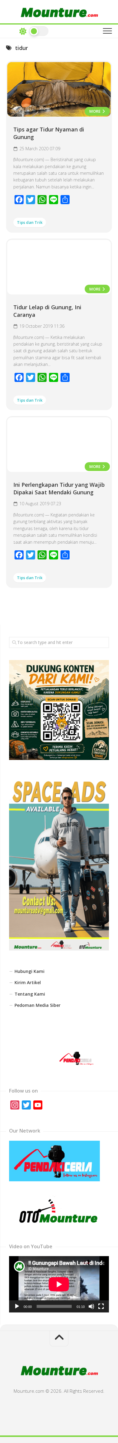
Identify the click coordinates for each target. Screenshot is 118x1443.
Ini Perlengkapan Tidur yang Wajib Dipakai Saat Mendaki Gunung (59, 488)
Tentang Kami (30, 994)
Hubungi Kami (29, 971)
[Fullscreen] (101, 1306)
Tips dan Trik (29, 222)
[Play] (17, 1306)
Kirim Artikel (28, 982)
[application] (59, 1284)
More (95, 111)
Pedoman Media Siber (38, 1005)
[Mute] (91, 1306)
